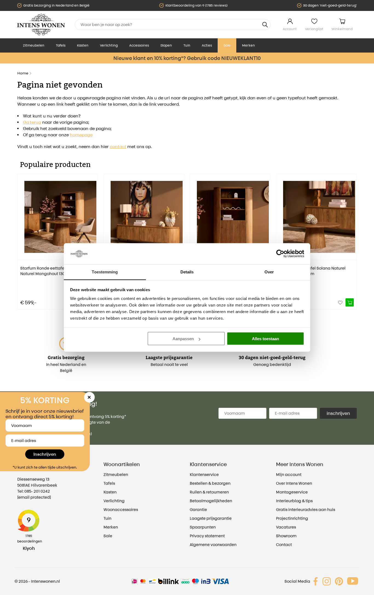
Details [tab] (187, 271)
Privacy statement (207, 535)
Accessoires (139, 45)
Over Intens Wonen (294, 483)
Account (290, 29)
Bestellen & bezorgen (210, 483)
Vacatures (286, 527)
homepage (81, 134)
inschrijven (338, 413)
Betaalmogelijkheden (211, 500)
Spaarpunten (203, 527)
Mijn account (288, 474)
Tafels (60, 45)
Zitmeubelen (33, 45)
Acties (207, 45)
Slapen (166, 45)
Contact (284, 544)
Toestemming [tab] (105, 271)
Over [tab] (269, 271)
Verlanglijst (314, 29)
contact (118, 146)
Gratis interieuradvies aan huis (305, 509)
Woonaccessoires (120, 509)
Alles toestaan (265, 338)
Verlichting (109, 45)
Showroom (286, 535)
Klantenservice (204, 474)
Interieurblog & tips (294, 500)
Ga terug (32, 122)
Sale (227, 45)
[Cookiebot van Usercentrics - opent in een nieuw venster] (280, 254)
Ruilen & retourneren (209, 492)
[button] (21, 238)
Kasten (82, 45)
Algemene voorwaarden (213, 544)
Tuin (186, 45)
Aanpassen (183, 338)
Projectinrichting (292, 518)
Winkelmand (342, 29)
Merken (248, 45)
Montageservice (292, 492)
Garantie (198, 509)
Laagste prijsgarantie (211, 518)
